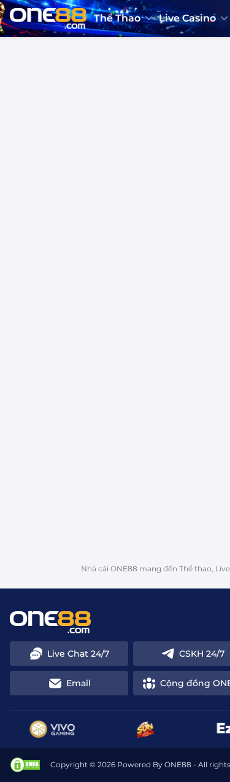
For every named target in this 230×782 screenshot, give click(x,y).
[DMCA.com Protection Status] (25, 765)
